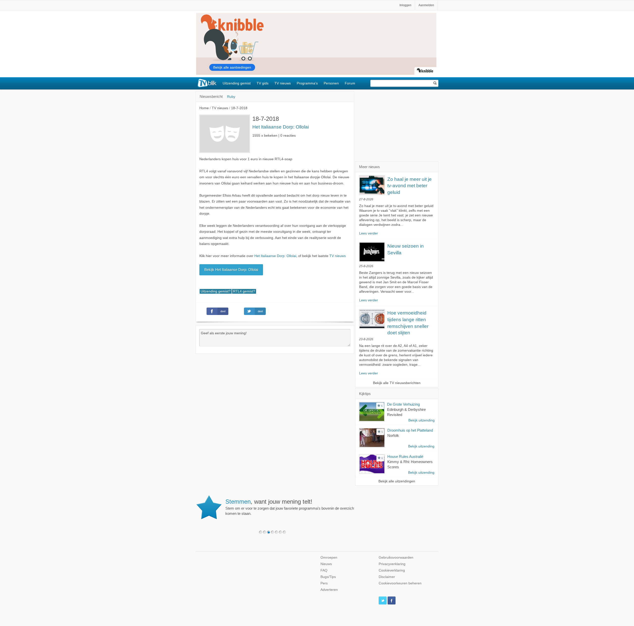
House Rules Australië (405, 456)
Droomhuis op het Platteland (410, 430)
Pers (324, 583)
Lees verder (368, 233)
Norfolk (393, 435)
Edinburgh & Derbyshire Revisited (406, 412)
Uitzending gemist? (216, 291)
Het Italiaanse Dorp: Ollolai (280, 127)
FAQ (323, 570)
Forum (350, 83)
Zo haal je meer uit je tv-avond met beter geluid (409, 186)
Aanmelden (426, 5)
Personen (331, 83)
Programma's (307, 83)
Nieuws (326, 564)
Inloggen (405, 5)
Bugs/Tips (328, 577)
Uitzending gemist (237, 83)
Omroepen (328, 557)
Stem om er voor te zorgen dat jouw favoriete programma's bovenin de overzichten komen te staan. (292, 507)
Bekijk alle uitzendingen (396, 481)
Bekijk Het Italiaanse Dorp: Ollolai (231, 269)
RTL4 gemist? (244, 291)
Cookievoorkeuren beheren (400, 583)
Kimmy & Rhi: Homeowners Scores (410, 464)
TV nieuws (282, 83)
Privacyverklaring (392, 564)
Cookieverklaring (392, 570)
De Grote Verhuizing (403, 404)
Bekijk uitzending (421, 420)
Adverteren (329, 590)
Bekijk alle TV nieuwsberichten (397, 383)
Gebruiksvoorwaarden (396, 557)
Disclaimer (387, 577)
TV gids (262, 83)
